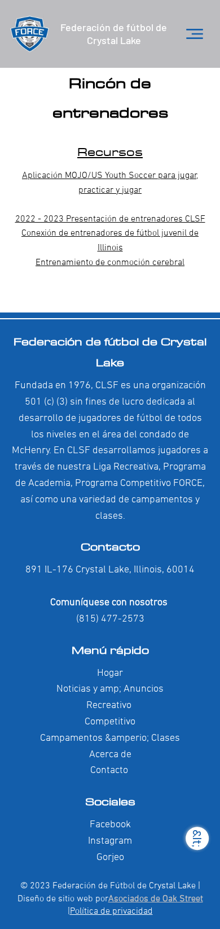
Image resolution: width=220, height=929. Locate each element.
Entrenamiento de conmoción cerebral (110, 262)
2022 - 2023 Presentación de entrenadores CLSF (110, 219)
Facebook (110, 825)
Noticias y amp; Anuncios (110, 689)
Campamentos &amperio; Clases (110, 738)
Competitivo (110, 722)
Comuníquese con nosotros (110, 603)
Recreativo (108, 705)
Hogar (110, 673)
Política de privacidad (111, 911)
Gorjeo (110, 857)
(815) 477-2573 (110, 619)
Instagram (110, 841)
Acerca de (110, 755)
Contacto (110, 546)
